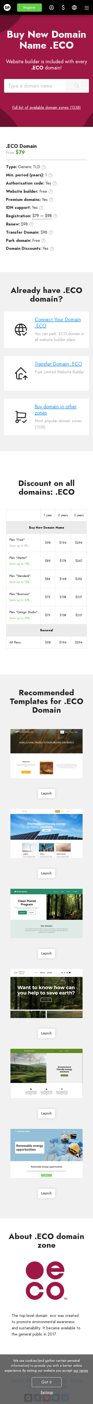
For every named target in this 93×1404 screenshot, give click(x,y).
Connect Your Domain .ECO (58, 323)
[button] (29, 7)
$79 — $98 (42, 216)
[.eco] (46, 1280)
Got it (46, 1382)
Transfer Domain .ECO (58, 364)
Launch (46, 793)
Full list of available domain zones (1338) (46, 107)
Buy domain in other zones (56, 410)
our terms (80, 1370)
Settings (46, 1392)
